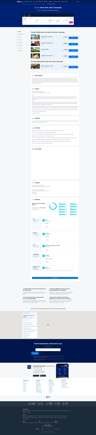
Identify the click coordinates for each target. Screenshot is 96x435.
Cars (34, 1)
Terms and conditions (65, 383)
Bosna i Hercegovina (28, 415)
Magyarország (25, 417)
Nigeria (32, 422)
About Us (63, 381)
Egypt (24, 422)
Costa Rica (41, 410)
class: (68, 18)
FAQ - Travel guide (39, 392)
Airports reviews (38, 388)
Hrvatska (60, 415)
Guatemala (53, 410)
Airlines (55, 1)
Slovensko (58, 417)
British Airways (51, 382)
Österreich (40, 417)
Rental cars (25, 386)
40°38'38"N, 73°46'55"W (36, 113)
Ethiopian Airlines (51, 384)
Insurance (24, 388)
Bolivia (28, 410)
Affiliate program (64, 382)
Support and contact (65, 387)
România (52, 417)
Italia (66, 415)
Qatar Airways (51, 381)
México (60, 410)
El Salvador (33, 410)
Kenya (26, 422)
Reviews (63, 1)
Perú (70, 410)
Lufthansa (50, 387)
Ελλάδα (57, 415)
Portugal (46, 417)
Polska (43, 417)
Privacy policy (64, 386)
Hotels (24, 384)
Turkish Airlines (51, 383)
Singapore (48, 422)
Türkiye (51, 422)
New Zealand (56, 422)
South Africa (35, 422)
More (67, 1)
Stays (31, 1)
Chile (30, 410)
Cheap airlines (38, 383)
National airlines (38, 384)
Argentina (24, 410)
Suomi (62, 417)
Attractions (41, 1)
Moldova (29, 417)
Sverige (55, 417)
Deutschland (48, 415)
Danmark (43, 415)
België (24, 415)
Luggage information (39, 390)
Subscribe (35, 353)
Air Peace (50, 386)
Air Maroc (50, 392)
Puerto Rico (25, 412)
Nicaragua (63, 410)
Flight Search (25, 383)
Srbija (49, 417)
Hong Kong (40, 422)
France (55, 415)
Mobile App (51, 1)
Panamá (67, 410)
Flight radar (38, 382)
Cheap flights (26, 1)
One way (30, 18)
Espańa (51, 415)
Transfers (46, 1)
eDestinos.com (50, 426)
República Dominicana (47, 410)
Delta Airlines (51, 390)
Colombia (37, 410)
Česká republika (39, 415)
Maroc (29, 422)
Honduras (57, 410)
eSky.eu (43, 426)
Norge (36, 417)
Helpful (47, 226)
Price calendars (38, 389)
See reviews (55, 277)
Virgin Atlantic (51, 388)
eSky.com (46, 426)
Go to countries (26, 313)
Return (25, 18)
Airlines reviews (38, 386)
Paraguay (28, 412)
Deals (37, 1)
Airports (59, 1)
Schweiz (65, 417)
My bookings (64, 384)
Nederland (33, 417)
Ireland (64, 415)
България (34, 415)
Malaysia (44, 422)
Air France (50, 389)
